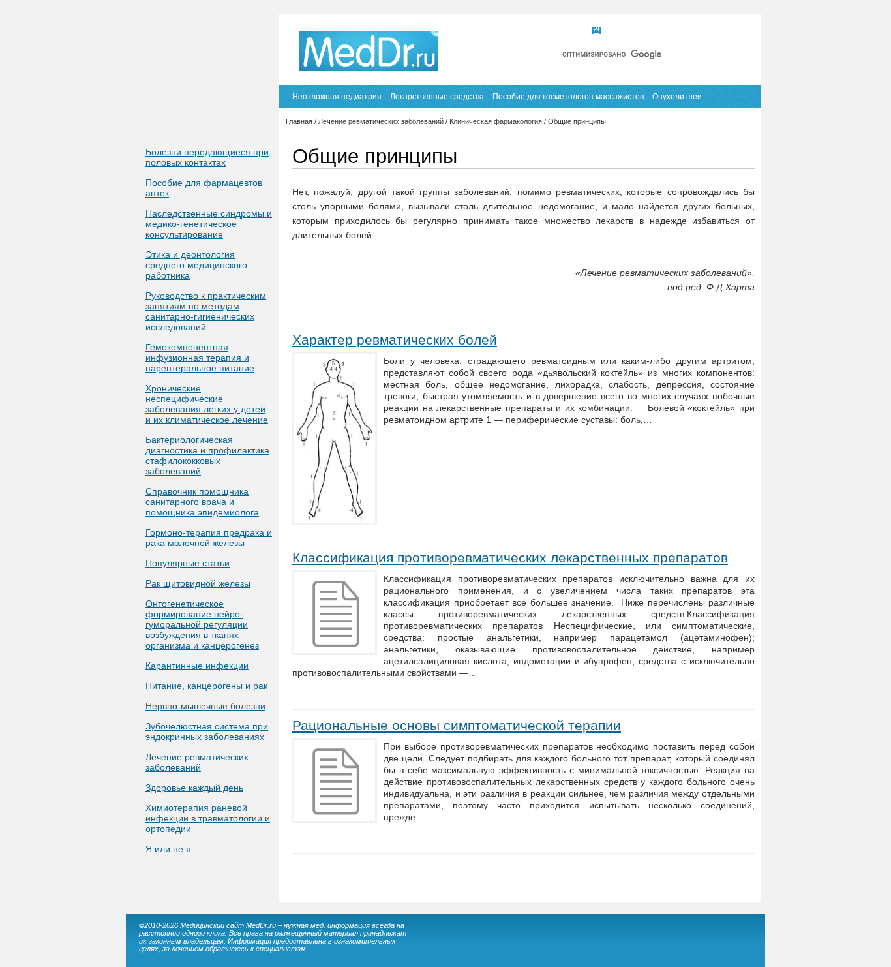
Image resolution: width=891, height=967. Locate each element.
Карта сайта (679, 31)
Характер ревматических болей (394, 339)
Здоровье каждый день (194, 787)
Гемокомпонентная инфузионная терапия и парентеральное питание (199, 357)
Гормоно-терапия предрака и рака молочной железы (208, 537)
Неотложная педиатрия (337, 96)
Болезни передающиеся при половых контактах (207, 157)
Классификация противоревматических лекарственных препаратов (510, 557)
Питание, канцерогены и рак (206, 686)
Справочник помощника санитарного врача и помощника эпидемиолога (202, 501)
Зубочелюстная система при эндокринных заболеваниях (206, 731)
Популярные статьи (187, 563)
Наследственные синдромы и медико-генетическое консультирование (208, 223)
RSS (731, 31)
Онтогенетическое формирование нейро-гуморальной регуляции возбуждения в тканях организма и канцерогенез (202, 624)
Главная (620, 31)
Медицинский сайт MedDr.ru (228, 925)
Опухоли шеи (677, 96)
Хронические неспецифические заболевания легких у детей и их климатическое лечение (206, 404)
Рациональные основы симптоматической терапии (456, 725)
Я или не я (168, 849)
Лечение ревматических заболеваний (197, 762)
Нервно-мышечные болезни (205, 706)
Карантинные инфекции (197, 665)
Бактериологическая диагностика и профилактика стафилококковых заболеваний (207, 455)
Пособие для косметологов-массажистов (568, 96)
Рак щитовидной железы (197, 583)
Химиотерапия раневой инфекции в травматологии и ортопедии (207, 818)
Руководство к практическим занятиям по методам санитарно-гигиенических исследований (205, 311)
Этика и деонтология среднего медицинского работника (196, 265)
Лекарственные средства (437, 96)
